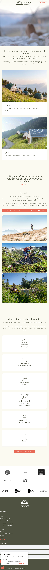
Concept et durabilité (24, 451)
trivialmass (23, 568)
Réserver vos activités (36, 210)
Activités (24, 192)
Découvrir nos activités (13, 210)
